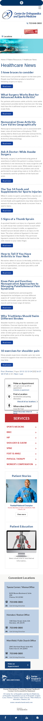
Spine (9, 448)
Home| (5, 689)
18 (2, 374)
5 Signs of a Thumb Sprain (17, 219)
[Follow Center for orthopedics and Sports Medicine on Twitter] (16, 718)
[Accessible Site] (21, 2)
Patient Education (21, 526)
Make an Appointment (23, 383)
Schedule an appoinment (21, 390)
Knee (9, 432)
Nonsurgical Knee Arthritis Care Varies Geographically (18, 123)
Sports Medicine (15, 427)
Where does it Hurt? (22, 406)
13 (28, 371)
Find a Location (20, 394)
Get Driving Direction (17, 606)
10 (21, 371)
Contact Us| (12, 691)
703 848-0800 (35, 23)
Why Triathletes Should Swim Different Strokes (20, 317)
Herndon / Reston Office (18, 615)
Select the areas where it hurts (22, 412)
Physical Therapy (16, 459)
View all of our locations (26, 401)
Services (21, 418)
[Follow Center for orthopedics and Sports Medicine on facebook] (5, 718)
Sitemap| (28, 689)
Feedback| (36, 689)
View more (21, 514)
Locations (8, 36)
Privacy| (21, 689)
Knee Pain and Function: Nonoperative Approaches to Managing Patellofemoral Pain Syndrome (20, 284)
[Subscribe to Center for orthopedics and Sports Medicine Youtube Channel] (26, 718)
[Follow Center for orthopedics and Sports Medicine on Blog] (37, 718)
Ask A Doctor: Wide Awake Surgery (18, 153)
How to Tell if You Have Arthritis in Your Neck (16, 255)
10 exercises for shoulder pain (20, 350)
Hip (8, 437)
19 (4, 374)
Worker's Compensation (20, 464)
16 (37, 371)
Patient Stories (21, 475)
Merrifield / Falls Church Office (21, 640)
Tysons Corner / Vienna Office (21, 587)
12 (26, 371)
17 (40, 371)
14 (31, 371)
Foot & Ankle (14, 454)
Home (3, 60)
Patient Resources (14, 60)
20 (7, 374)
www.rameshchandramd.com (21, 702)
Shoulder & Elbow (17, 443)
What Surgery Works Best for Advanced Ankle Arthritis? (20, 96)
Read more (7, 86)
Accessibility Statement (26, 691)
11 (23, 371)
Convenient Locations (21, 577)
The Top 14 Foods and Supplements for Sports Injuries (21, 190)
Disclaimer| (13, 689)
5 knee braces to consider (17, 72)
